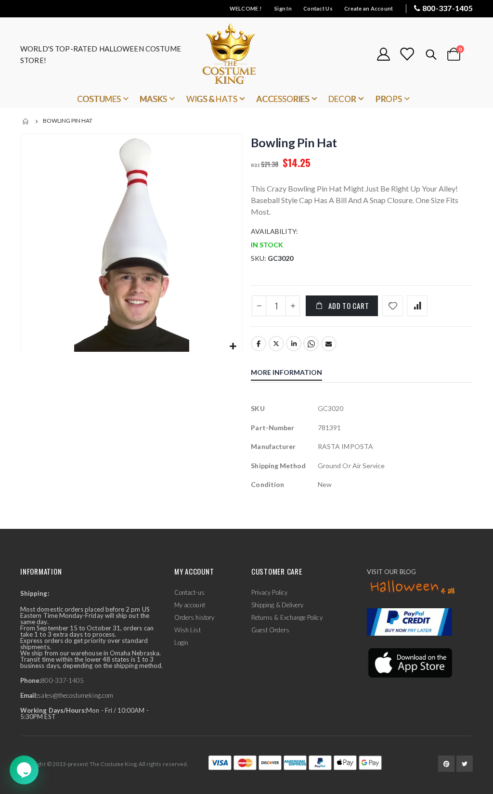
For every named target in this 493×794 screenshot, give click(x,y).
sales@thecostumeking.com (75, 695)
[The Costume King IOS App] (409, 662)
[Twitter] (464, 764)
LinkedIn (293, 343)
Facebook (258, 343)
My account (189, 605)
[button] (233, 346)
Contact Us (318, 8)
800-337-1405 (447, 8)
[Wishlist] (407, 54)
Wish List (187, 630)
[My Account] (383, 54)
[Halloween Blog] (413, 587)
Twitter (276, 343)
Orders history (194, 617)
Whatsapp (311, 343)
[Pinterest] (446, 764)
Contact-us (189, 592)
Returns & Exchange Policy (287, 617)
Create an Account (368, 8)
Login (181, 642)
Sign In (283, 8)
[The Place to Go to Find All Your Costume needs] (246, 54)
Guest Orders (270, 630)
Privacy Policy (269, 592)
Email (329, 343)
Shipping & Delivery (277, 605)
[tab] (294, 373)
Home (26, 121)
